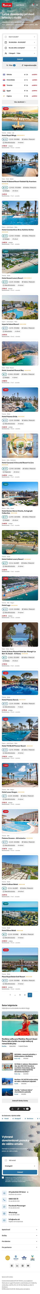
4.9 (6, 468)
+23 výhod (15, 191)
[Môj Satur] (33, 5)
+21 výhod (20, 566)
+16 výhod (20, 845)
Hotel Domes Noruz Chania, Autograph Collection (17, 512)
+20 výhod (16, 472)
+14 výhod (20, 142)
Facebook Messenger (17, 1205)
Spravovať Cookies (7, 1277)
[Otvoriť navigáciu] (37, 5)
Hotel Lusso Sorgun (9, 792)
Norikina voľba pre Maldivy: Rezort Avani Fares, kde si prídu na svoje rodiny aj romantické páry (19, 1041)
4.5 (6, 236)
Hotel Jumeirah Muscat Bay (13, 370)
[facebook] (12, 1265)
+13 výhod (20, 938)
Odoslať (20, 1172)
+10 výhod (20, 285)
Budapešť (18, 1118)
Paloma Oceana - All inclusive (14, 838)
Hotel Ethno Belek (9, 930)
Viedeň (6, 1118)
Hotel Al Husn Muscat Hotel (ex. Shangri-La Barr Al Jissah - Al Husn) (19, 652)
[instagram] (22, 1265)
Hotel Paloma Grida (9, 416)
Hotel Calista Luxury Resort (13, 559)
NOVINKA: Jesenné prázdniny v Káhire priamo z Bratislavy (25, 1055)
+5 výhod (14, 377)
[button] (20, 37)
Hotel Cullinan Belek (10, 884)
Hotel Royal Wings (9, 135)
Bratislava (30, 1118)
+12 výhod (20, 799)
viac (36, 25)
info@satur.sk (14, 1219)
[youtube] (28, 1265)
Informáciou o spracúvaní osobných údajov (15, 1181)
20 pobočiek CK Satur (17, 1192)
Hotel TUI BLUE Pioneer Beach (14, 746)
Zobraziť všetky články (20, 1101)
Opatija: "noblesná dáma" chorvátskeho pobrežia (23, 1091)
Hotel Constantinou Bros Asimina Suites (18, 230)
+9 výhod (20, 707)
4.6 (6, 139)
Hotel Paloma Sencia (10, 700)
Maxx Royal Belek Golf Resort (13, 976)
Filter (12, 65)
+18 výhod (20, 753)
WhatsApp (13, 1212)
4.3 (6, 750)
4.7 (6, 517)
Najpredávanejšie (30, 65)
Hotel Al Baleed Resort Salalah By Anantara (19, 181)
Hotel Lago (6, 605)
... (15, 995)
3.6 (6, 980)
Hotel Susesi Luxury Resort (12, 278)
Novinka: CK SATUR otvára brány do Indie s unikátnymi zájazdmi (26, 1080)
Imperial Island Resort (10, 324)
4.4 (6, 187)
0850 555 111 (13, 1199)
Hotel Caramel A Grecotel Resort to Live (18, 462)
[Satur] (7, 5)
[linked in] (17, 1265)
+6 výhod (17, 331)
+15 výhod (15, 239)
